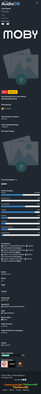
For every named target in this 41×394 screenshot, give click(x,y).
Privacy (18, 390)
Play (3, 15)
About (5, 390)
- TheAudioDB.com (18, 375)
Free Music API (6, 377)
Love (4, 92)
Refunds (26, 390)
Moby (5, 11)
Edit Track (12, 92)
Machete (4, 18)
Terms (11, 390)
